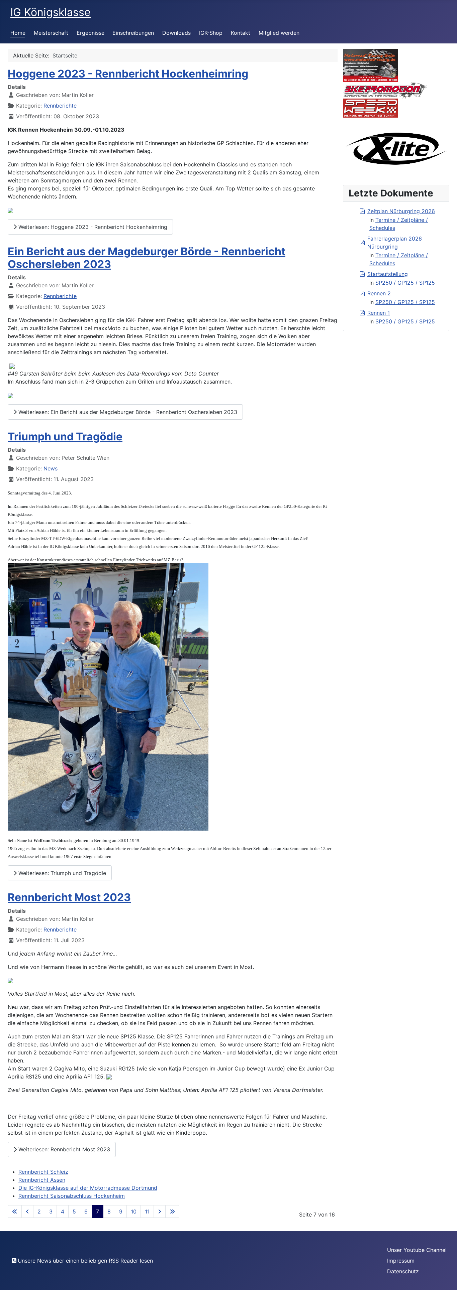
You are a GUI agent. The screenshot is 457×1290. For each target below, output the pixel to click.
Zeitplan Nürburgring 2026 (401, 211)
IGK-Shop (210, 32)
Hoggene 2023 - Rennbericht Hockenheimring (128, 73)
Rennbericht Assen (41, 1179)
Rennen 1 (378, 312)
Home (17, 32)
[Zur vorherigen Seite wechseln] (27, 1211)
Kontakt (240, 32)
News (50, 468)
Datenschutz (403, 1271)
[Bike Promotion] (385, 89)
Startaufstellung (387, 274)
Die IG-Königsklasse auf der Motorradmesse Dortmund (87, 1187)
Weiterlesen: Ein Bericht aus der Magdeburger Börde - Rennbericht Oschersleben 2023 (127, 412)
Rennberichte (60, 105)
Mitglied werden (279, 32)
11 (147, 1211)
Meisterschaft (51, 32)
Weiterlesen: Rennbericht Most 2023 (63, 1149)
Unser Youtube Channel (417, 1250)
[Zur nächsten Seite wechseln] (160, 1211)
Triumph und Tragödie (65, 436)
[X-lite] (396, 148)
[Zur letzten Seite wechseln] (172, 1211)
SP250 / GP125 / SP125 (405, 282)
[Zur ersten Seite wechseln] (15, 1211)
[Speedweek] (370, 107)
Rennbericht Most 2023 (69, 897)
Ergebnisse (90, 32)
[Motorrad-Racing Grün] (370, 64)
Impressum (401, 1260)
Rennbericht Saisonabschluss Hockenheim (71, 1195)
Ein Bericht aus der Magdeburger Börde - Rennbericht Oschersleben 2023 (146, 258)
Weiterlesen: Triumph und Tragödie (61, 873)
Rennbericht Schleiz (43, 1171)
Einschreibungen (133, 32)
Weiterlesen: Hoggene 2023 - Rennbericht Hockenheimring (92, 227)
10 (133, 1211)
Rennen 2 (379, 293)
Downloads (176, 32)
